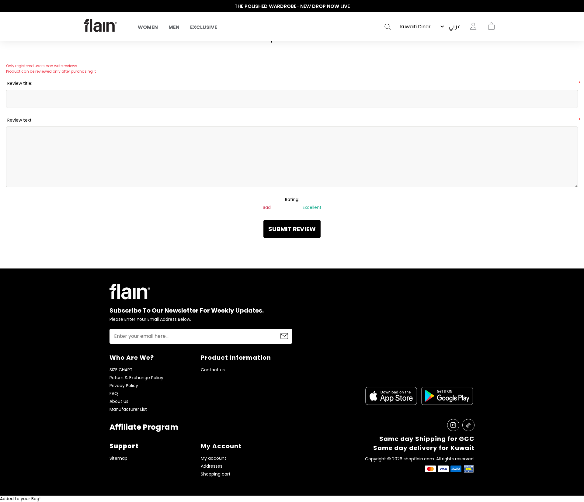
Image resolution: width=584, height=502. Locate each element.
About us (118, 401)
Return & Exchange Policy (136, 378)
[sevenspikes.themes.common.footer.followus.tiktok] (468, 425)
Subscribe (284, 336)
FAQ (113, 393)
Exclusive (203, 27)
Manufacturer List (128, 409)
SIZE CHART (121, 370)
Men (174, 27)
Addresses (211, 466)
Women (148, 27)
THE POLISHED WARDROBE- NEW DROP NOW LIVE (292, 6)
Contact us (213, 370)
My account (213, 458)
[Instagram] (453, 425)
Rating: (292, 199)
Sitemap (118, 458)
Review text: (20, 120)
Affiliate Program (143, 427)
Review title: (19, 83)
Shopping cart (491, 26)
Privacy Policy (123, 386)
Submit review (292, 229)
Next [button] (497, 6)
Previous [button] (87, 6)
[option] (292, 6)
